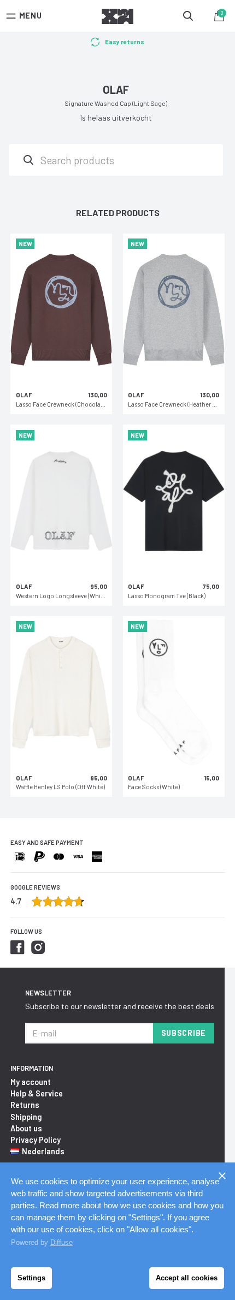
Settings (31, 1278)
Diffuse (61, 1242)
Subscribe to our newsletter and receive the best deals (119, 1006)
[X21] (117, 18)
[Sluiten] (222, 1175)
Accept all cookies (187, 1278)
